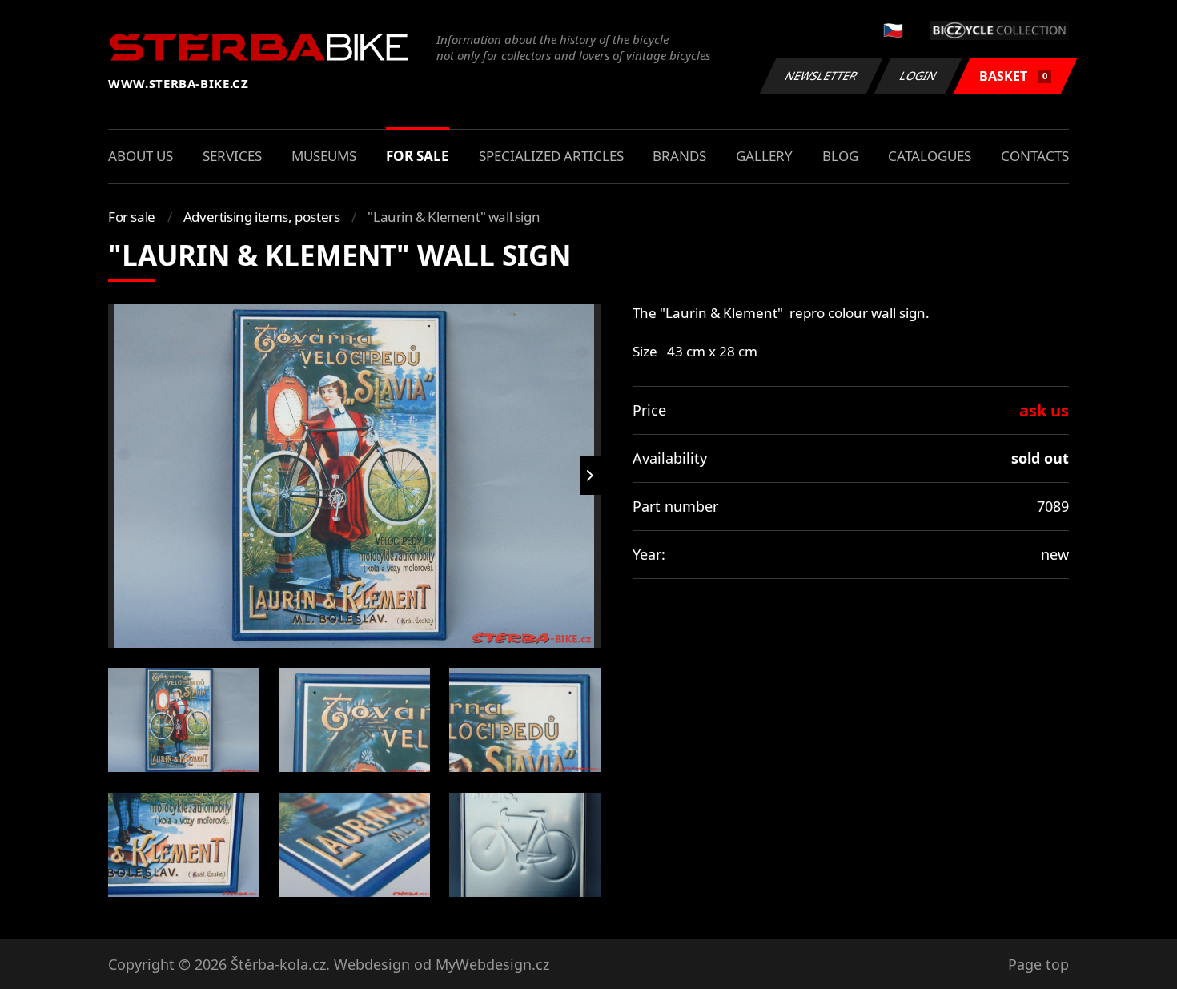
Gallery (764, 156)
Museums (323, 156)
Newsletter (821, 75)
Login (918, 75)
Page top (1038, 964)
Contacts (1035, 156)
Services (232, 156)
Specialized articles (551, 156)
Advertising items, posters (261, 216)
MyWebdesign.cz (492, 964)
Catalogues (929, 156)
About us (140, 156)
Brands (679, 156)
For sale (417, 156)
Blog (840, 156)
